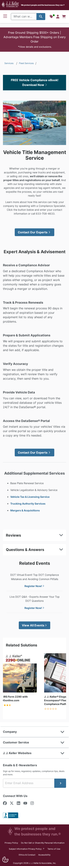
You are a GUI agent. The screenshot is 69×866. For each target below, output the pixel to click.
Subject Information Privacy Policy (27, 848)
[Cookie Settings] (5, 859)
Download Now (33, 85)
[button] (34, 39)
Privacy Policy (11, 843)
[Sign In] (57, 16)
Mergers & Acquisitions (25, 510)
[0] (64, 16)
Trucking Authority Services (27, 503)
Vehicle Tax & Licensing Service (29, 496)
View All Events (33, 625)
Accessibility (44, 854)
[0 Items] (64, 16)
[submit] (60, 783)
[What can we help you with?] (40, 16)
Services (8, 63)
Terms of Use (53, 849)
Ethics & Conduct (27, 854)
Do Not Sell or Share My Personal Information (42, 843)
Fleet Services (26, 63)
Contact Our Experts (32, 232)
